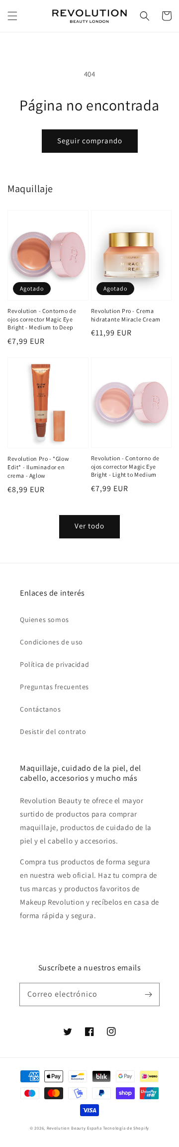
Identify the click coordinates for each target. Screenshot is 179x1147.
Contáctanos (40, 709)
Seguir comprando (89, 140)
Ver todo (89, 525)
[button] (12, 16)
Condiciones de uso (51, 641)
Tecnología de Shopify (126, 1128)
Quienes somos (44, 619)
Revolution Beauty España (74, 1128)
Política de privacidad (54, 664)
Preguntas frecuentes (54, 686)
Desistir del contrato (53, 731)
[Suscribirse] (148, 994)
